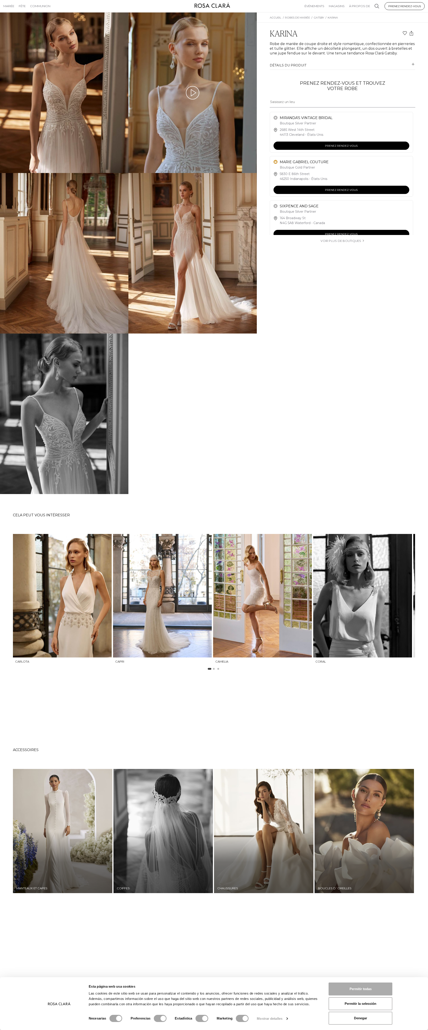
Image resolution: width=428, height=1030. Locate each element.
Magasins (337, 6)
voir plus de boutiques (341, 241)
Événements (314, 6)
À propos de (359, 6)
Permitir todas (361, 989)
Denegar (360, 1018)
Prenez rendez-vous (404, 6)
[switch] (160, 1018)
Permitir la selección (360, 1003)
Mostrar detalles (269, 1018)
